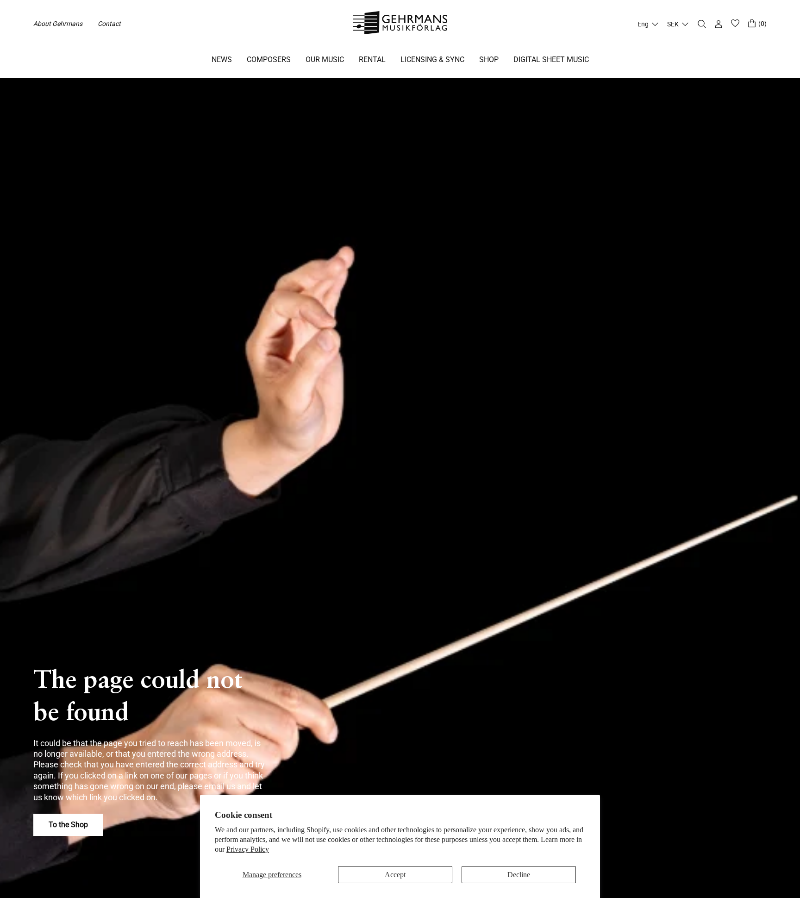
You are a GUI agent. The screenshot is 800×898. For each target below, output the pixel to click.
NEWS (222, 59)
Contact (109, 23)
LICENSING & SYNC (432, 59)
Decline (518, 875)
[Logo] (400, 24)
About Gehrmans (57, 23)
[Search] (701, 24)
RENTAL (372, 59)
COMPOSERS (269, 59)
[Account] (718, 24)
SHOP (489, 59)
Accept (395, 875)
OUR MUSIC (325, 59)
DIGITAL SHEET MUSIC (551, 59)
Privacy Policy (247, 849)
